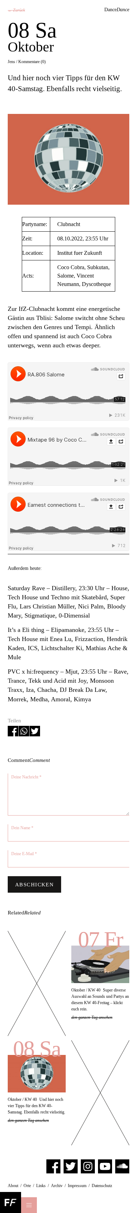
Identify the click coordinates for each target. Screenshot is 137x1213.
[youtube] (105, 1165)
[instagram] (88, 1165)
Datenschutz (102, 1185)
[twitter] (71, 1165)
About (13, 1185)
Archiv (57, 1185)
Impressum (77, 1185)
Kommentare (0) (32, 61)
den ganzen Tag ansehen (91, 1017)
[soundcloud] (122, 1165)
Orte (27, 1185)
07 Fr (100, 939)
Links (41, 1185)
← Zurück (16, 10)
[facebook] (53, 1165)
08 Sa (36, 1048)
